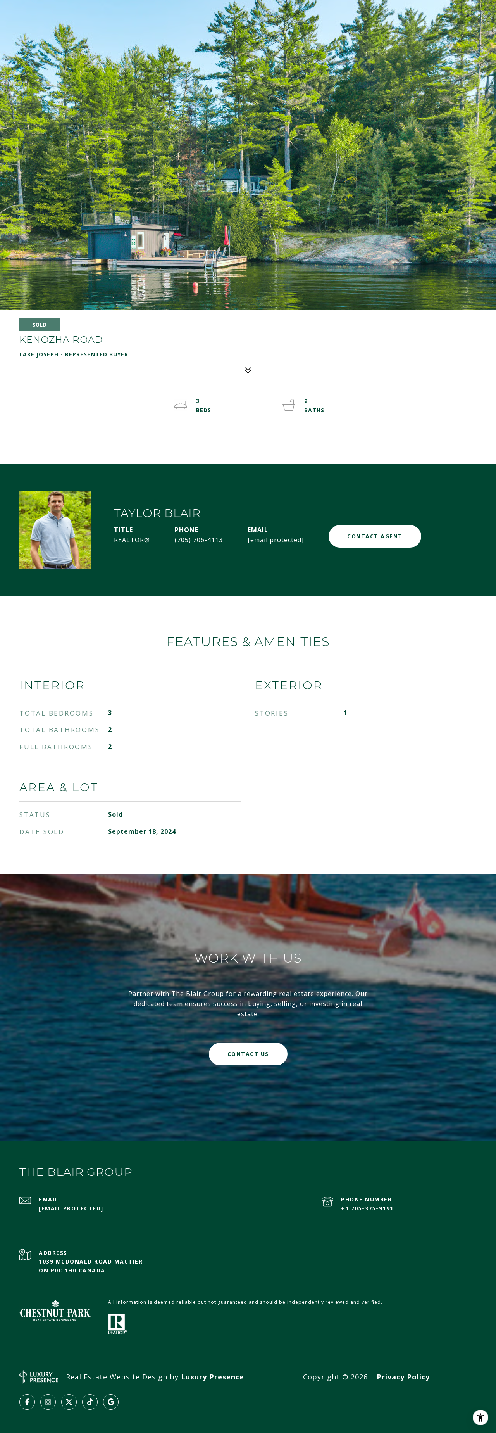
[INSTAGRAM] (48, 1402)
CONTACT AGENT (375, 536)
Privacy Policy (403, 1376)
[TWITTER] (69, 1402)
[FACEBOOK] (27, 1402)
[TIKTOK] (90, 1402)
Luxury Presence (212, 1376)
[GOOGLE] (111, 1402)
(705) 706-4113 (199, 540)
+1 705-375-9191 (367, 1208)
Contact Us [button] (248, 1054)
